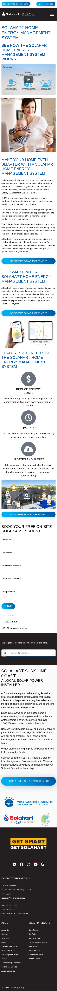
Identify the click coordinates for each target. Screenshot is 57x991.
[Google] (42, 864)
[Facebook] (21, 864)
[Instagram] (28, 864)
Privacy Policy (17, 987)
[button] (52, 14)
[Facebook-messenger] (14, 864)
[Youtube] (35, 864)
